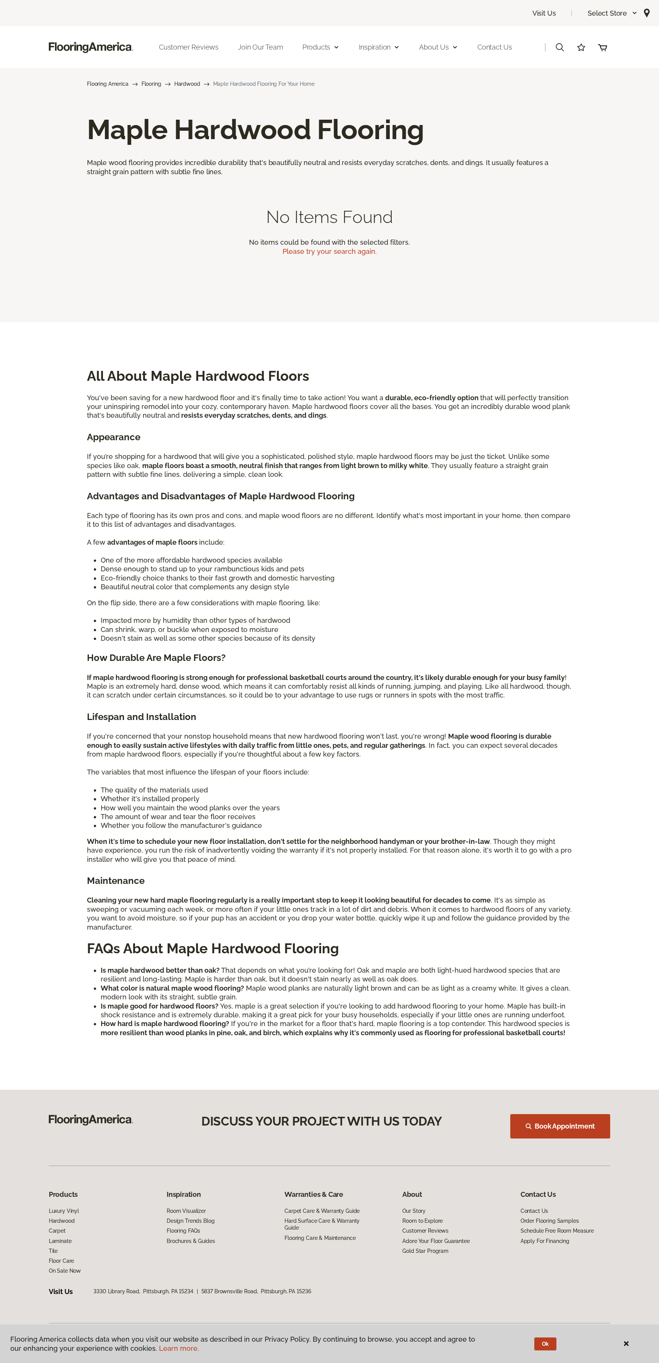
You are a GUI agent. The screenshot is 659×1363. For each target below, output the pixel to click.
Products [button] (316, 47)
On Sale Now (65, 1271)
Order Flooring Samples (550, 1221)
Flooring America (108, 84)
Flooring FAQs (183, 1231)
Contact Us (494, 47)
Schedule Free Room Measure (557, 1231)
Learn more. (179, 1348)
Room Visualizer (186, 1211)
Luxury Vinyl (64, 1211)
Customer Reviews (189, 47)
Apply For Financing (545, 1241)
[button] (613, 13)
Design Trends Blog (190, 1221)
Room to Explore (422, 1221)
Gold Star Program (425, 1251)
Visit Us (544, 13)
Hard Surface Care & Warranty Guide (322, 1224)
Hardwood (187, 84)
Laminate (60, 1241)
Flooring (151, 84)
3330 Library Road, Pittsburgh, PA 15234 (143, 1291)
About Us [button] (434, 47)
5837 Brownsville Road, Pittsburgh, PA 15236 (256, 1291)
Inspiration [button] (375, 47)
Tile (53, 1251)
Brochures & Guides (191, 1241)
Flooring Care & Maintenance (319, 1238)
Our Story (414, 1211)
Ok (545, 1344)
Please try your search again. (330, 251)
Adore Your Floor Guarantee (435, 1241)
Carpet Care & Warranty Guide (322, 1211)
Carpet (57, 1231)
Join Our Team (260, 47)
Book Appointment (565, 1126)
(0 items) (602, 47)
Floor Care (61, 1261)
